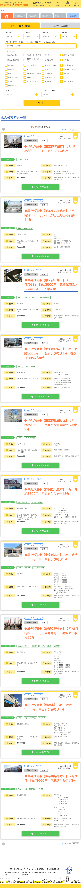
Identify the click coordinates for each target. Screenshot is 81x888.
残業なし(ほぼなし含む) (34, 60)
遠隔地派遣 (49, 60)
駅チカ (47, 55)
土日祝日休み (13, 55)
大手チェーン (31, 81)
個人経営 (48, 81)
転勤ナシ (11, 73)
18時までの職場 (50, 65)
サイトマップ (31, 869)
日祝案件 (11, 65)
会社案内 (10, 869)
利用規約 (42, 869)
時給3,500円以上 (14, 60)
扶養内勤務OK (50, 77)
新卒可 (65, 77)
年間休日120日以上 (70, 69)
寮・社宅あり (31, 65)
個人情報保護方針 (53, 869)
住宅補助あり (49, 73)
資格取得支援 (13, 77)
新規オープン (31, 77)
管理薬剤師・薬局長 (34, 73)
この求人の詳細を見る (41, 187)
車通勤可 (11, 69)
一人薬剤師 (12, 85)
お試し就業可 (68, 81)
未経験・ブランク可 (34, 55)
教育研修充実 (68, 73)
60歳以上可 (12, 81)
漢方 (28, 69)
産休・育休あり (68, 55)
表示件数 (69, 129)
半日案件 (66, 60)
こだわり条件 (10, 51)
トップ (3, 10)
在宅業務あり (68, 65)
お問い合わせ (20, 869)
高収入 (47, 69)
